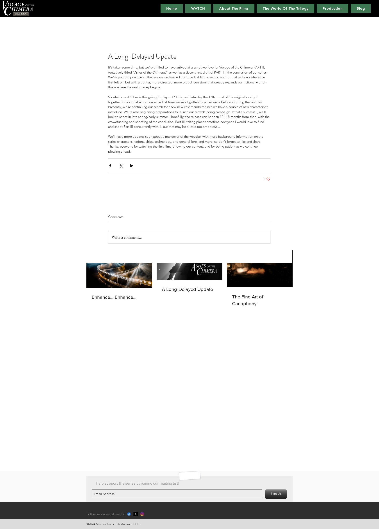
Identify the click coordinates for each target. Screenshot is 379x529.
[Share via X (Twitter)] (121, 166)
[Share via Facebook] (110, 166)
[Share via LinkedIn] (132, 166)
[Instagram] (142, 514)
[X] (135, 514)
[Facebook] (129, 514)
